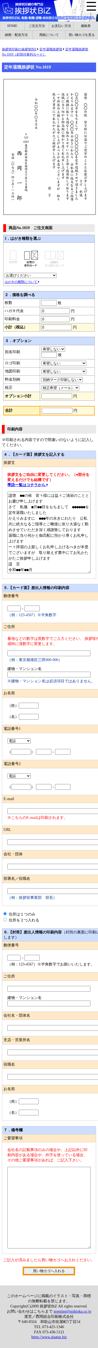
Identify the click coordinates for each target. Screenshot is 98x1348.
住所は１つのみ (23, 914)
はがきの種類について (21, 282)
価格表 (86, 26)
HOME (12, 26)
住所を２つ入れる (23, 920)
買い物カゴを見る (82, 35)
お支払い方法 (61, 26)
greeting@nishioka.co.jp (72, 1311)
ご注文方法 (37, 26)
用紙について (49, 35)
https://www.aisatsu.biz (49, 1337)
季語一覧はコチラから (27, 485)
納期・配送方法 (16, 35)
